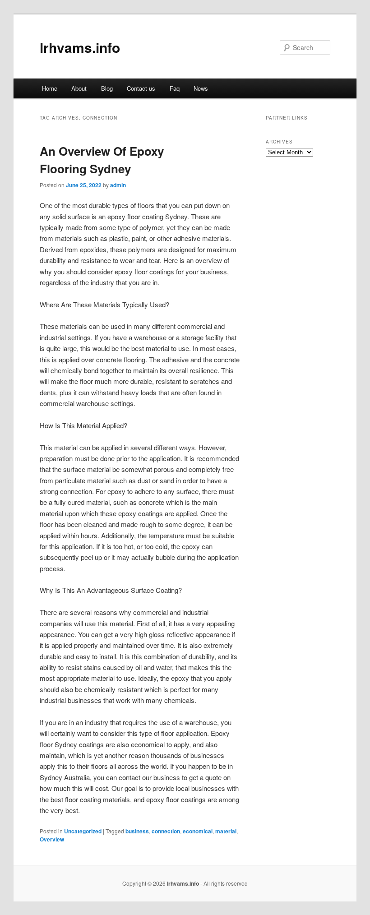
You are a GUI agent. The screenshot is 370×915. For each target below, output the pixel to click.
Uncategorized (83, 831)
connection (166, 831)
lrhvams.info (80, 47)
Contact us (141, 88)
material (225, 831)
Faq (175, 88)
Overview (52, 839)
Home (49, 88)
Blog (107, 88)
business (137, 831)
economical (198, 831)
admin (118, 185)
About (79, 88)
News (201, 88)
